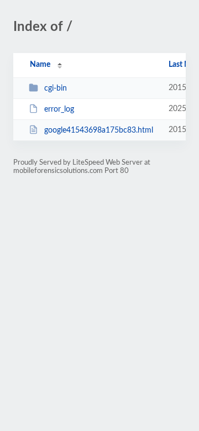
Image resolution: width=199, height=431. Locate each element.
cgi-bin (55, 88)
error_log (59, 109)
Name (40, 65)
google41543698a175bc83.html (98, 130)
